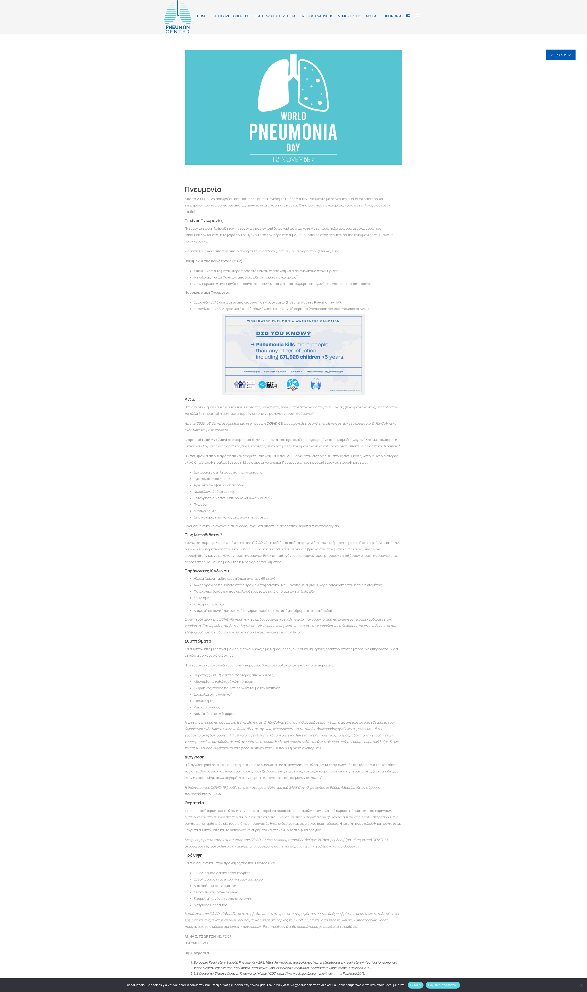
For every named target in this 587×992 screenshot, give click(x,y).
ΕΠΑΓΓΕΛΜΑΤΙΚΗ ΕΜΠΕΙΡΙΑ (274, 16)
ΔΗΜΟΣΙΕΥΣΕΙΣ (349, 16)
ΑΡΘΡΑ (371, 16)
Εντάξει (415, 985)
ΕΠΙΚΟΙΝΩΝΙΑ (391, 16)
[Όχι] (581, 985)
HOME (202, 16)
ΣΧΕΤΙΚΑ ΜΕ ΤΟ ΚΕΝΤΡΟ (230, 16)
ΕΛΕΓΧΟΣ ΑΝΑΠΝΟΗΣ (316, 16)
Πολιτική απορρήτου (443, 985)
